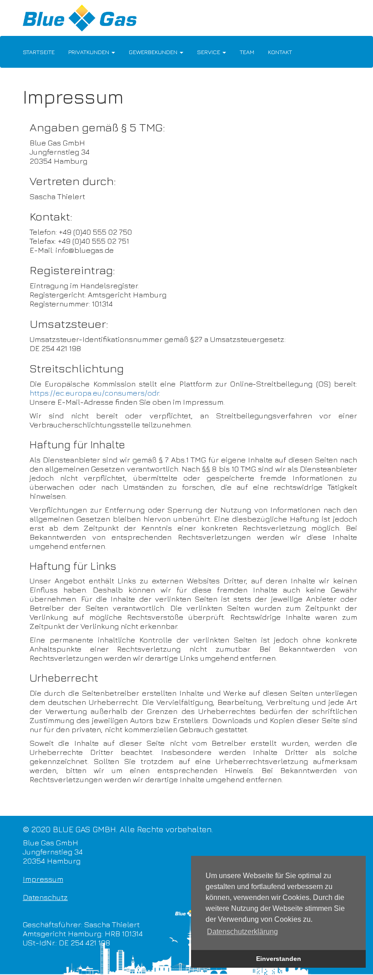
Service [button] (209, 51)
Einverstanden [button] (278, 958)
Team (247, 51)
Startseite (39, 51)
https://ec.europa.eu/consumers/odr (94, 392)
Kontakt (280, 51)
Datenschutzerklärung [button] (242, 931)
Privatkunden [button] (89, 51)
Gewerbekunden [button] (154, 51)
